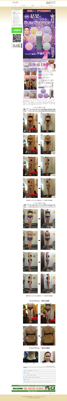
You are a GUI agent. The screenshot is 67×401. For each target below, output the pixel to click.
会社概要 (32, 6)
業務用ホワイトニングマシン (17, 13)
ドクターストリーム (16, 16)
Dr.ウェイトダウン (15, 14)
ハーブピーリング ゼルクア (17, 24)
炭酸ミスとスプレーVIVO (16, 21)
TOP (15, 6)
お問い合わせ (50, 6)
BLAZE (16, 2)
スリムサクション (15, 20)
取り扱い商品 (23, 6)
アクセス (41, 6)
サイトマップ (43, 396)
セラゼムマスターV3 (16, 17)
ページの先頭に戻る (52, 393)
